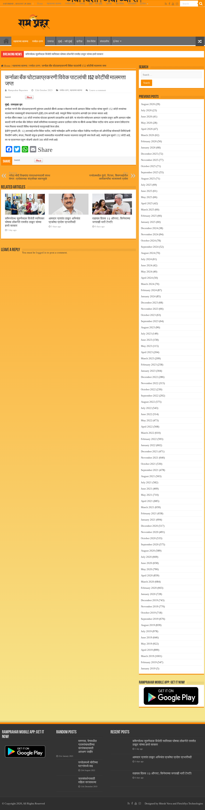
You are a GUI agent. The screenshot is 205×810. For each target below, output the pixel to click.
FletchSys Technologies (190, 803)
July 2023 (146, 333)
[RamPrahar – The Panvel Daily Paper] (34, 21)
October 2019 (148, 612)
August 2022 (148, 401)
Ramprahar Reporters (18, 90)
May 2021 (146, 494)
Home (40, 3)
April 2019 (147, 649)
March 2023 (147, 358)
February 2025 (149, 215)
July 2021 (146, 482)
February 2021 (149, 513)
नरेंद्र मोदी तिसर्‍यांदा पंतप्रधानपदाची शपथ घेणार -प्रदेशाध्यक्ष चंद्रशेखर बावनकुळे (29, 176)
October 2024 (148, 240)
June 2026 (146, 116)
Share (45, 149)
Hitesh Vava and (168, 803)
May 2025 (146, 197)
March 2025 (147, 209)
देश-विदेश (120, 3)
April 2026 (147, 128)
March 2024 (147, 283)
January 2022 (148, 445)
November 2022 (149, 383)
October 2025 (148, 166)
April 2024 (147, 277)
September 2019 (150, 618)
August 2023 (148, 327)
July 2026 (146, 110)
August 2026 (148, 104)
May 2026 (146, 122)
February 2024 (149, 290)
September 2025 (150, 172)
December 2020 (149, 525)
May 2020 (146, 569)
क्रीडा (109, 3)
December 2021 (149, 451)
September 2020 (150, 544)
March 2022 (147, 432)
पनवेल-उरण (70, 3)
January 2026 (148, 147)
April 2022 (147, 426)
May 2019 (146, 643)
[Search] (201, 4)
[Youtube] (173, 3)
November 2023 (149, 308)
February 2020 (149, 587)
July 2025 (146, 184)
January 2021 (148, 519)
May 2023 (146, 345)
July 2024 (146, 259)
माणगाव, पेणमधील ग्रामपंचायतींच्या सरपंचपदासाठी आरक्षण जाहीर (87, 746)
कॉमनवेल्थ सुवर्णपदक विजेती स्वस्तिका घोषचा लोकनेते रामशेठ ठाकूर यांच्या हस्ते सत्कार (64, 54)
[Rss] (165, 3)
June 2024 (146, 265)
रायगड (82, 3)
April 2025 (147, 203)
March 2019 (147, 656)
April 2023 (147, 352)
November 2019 (149, 606)
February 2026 (149, 141)
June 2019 (146, 637)
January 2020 (148, 594)
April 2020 (147, 575)
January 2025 (148, 221)
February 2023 (149, 364)
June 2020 (146, 563)
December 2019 (149, 600)
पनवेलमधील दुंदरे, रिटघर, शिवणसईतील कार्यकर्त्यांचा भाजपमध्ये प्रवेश (108, 176)
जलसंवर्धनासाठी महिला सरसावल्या (87, 780)
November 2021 (149, 457)
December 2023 (149, 302)
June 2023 (146, 339)
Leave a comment (97, 90)
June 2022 (146, 414)
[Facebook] (169, 3)
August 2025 (148, 178)
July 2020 (146, 556)
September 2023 (150, 321)
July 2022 (146, 408)
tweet (8, 96)
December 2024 (149, 228)
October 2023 (148, 314)
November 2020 (149, 532)
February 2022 (149, 439)
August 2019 (148, 625)
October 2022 (148, 389)
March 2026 (147, 135)
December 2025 (149, 153)
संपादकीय (132, 3)
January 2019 (148, 668)
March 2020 (147, 581)
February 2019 (149, 662)
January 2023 (148, 370)
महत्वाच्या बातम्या (54, 3)
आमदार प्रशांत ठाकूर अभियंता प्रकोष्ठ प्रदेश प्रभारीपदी (64, 220)
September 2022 (150, 395)
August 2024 (148, 252)
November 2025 (149, 159)
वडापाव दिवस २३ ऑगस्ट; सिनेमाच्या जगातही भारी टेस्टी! (111, 220)
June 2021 (146, 488)
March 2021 (147, 507)
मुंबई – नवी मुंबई (95, 3)
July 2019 (146, 631)
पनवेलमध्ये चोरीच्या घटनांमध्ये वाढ (88, 764)
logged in (41, 252)
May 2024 (146, 271)
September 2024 (150, 246)
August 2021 (148, 476)
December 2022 (149, 376)
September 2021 (150, 470)
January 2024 (148, 296)
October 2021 (148, 463)
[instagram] (177, 3)
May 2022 (146, 420)
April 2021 (147, 501)
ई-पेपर (143, 3)
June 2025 (146, 190)
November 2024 (149, 234)
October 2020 (148, 538)
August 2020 (148, 550)
